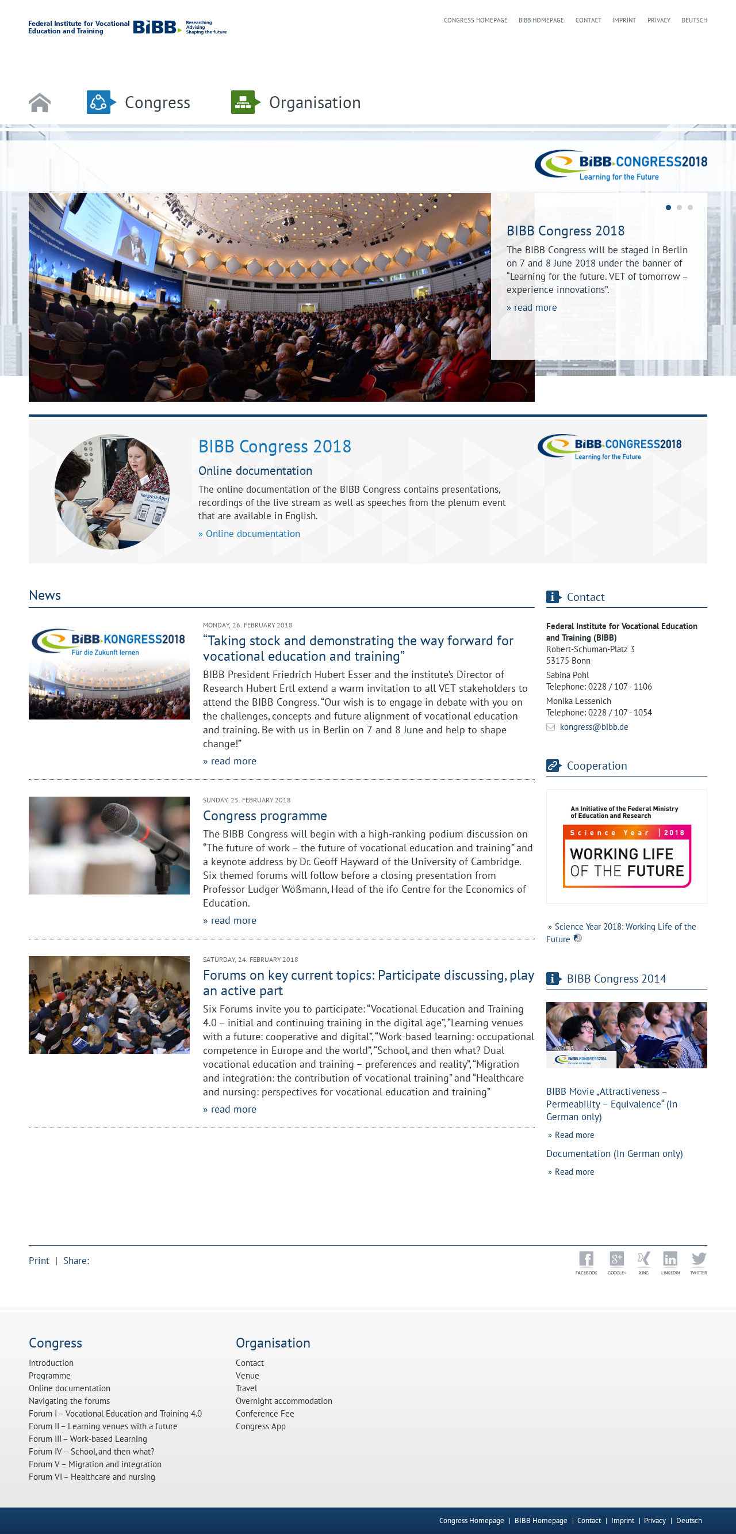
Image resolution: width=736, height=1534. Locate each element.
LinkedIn (670, 1273)
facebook (586, 1273)
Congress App (261, 1426)
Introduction (51, 1363)
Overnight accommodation (284, 1401)
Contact (588, 20)
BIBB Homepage (541, 20)
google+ (617, 1273)
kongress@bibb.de (594, 726)
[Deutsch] (705, 1520)
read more (535, 307)
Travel (246, 1388)
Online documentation (253, 533)
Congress (157, 102)
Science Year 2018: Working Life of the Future (621, 933)
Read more (575, 1134)
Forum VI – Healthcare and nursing (92, 1477)
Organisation (315, 102)
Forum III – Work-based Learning (88, 1439)
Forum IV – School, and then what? (92, 1452)
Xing (644, 1273)
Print (39, 1260)
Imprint (624, 20)
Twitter (698, 1273)
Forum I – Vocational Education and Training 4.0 (115, 1414)
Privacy (658, 20)
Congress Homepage (476, 20)
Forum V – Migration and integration (95, 1464)
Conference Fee (265, 1414)
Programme (50, 1376)
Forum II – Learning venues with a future (103, 1426)
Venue (247, 1376)
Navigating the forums (69, 1401)
